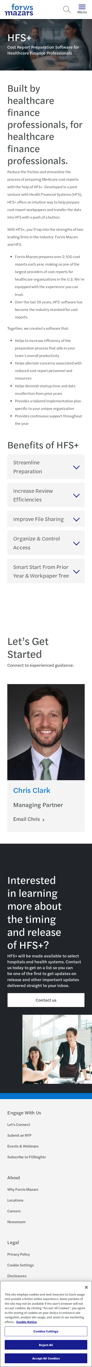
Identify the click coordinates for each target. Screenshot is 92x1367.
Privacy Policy (18, 1254)
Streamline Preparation (27, 466)
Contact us (46, 1000)
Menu (82, 12)
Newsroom (16, 1221)
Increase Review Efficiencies (33, 495)
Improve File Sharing (38, 519)
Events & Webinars (22, 1146)
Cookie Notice (26, 1322)
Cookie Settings (20, 1265)
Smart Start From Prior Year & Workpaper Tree (41, 571)
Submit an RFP (19, 1135)
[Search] (67, 9)
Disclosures (16, 1275)
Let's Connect (18, 1124)
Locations (15, 1200)
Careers (14, 1211)
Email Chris (27, 819)
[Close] (86, 1287)
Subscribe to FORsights (26, 1156)
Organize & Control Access (36, 542)
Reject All (46, 1345)
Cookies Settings (45, 1331)
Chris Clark (31, 789)
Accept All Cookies (45, 1358)
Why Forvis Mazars (22, 1189)
